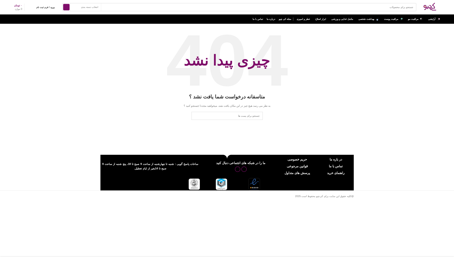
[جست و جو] (66, 7)
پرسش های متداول (297, 173)
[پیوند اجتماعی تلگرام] (237, 169)
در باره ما (336, 159)
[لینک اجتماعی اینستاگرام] (244, 169)
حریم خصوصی (297, 159)
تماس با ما (336, 166)
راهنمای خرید (336, 173)
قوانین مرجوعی (297, 166)
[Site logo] (430, 7)
